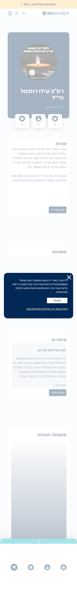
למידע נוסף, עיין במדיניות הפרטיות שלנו (47, 309)
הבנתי (57, 300)
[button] (69, 278)
